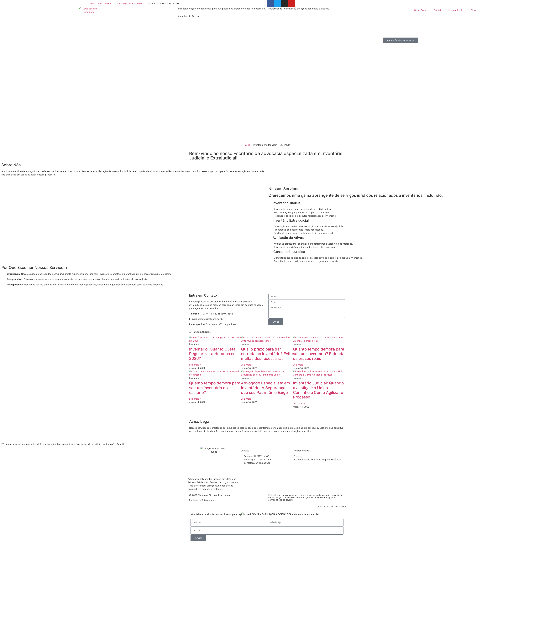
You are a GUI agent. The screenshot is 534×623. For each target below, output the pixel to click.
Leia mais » (195, 364)
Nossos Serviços (456, 10)
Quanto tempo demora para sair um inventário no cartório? (214, 388)
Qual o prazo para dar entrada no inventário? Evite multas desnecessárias (267, 354)
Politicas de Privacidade (201, 500)
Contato (438, 10)
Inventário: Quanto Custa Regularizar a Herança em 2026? (213, 354)
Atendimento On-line (189, 16)
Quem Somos (421, 10)
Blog (473, 10)
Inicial (247, 144)
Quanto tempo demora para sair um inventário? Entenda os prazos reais (318, 354)
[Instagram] (284, 3)
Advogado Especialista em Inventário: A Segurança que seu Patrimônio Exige (265, 388)
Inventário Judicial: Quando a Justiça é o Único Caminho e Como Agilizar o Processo (318, 390)
